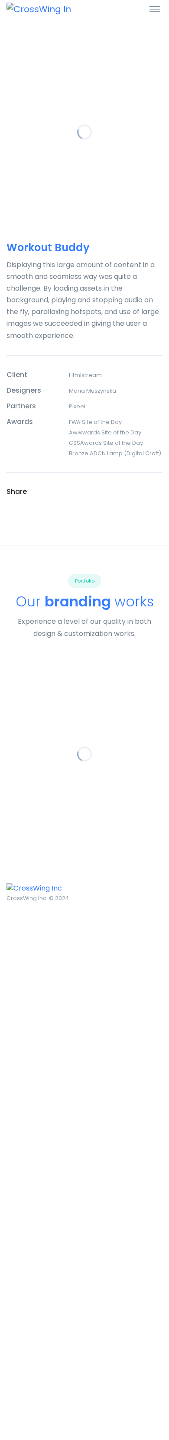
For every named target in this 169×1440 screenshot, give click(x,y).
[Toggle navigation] (154, 8)
